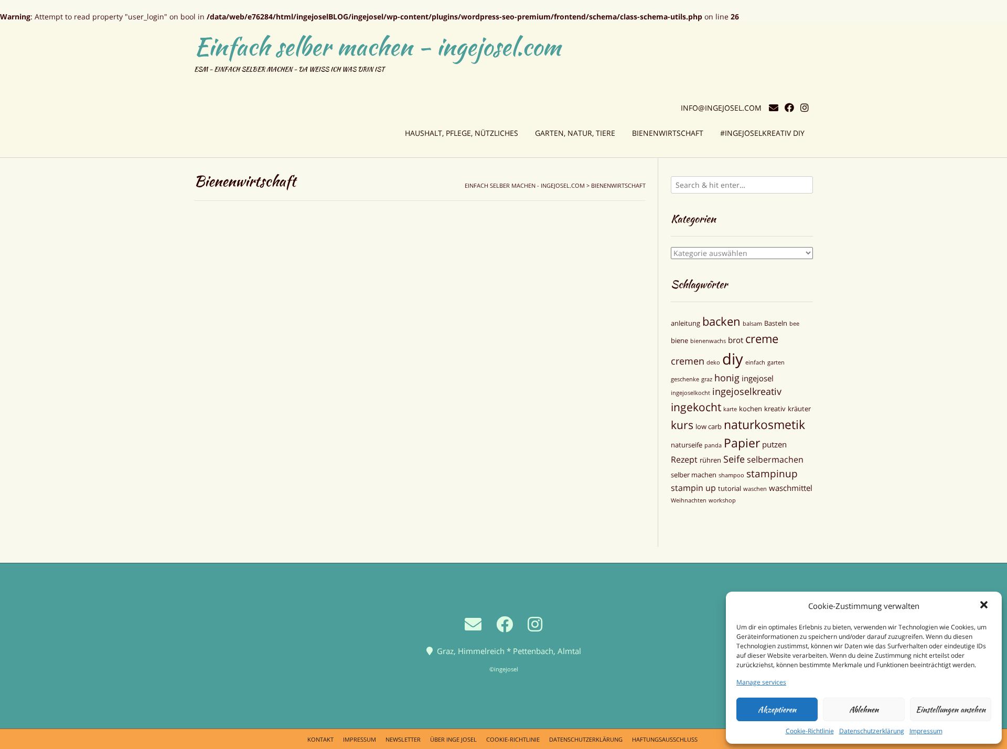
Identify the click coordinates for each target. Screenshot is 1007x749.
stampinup (772, 473)
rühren (710, 460)
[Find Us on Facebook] (789, 108)
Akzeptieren (777, 709)
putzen (774, 444)
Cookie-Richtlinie (810, 730)
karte (730, 409)
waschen (755, 489)
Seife (734, 459)
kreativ (775, 408)
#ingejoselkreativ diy (762, 133)
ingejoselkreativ (746, 391)
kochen (750, 408)
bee (794, 323)
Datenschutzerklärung (871, 730)
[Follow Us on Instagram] (804, 108)
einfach (755, 362)
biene (679, 340)
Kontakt (320, 739)
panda (713, 445)
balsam (752, 323)
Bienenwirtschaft (667, 133)
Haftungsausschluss (665, 739)
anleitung (685, 323)
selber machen (693, 474)
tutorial (729, 488)
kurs (682, 424)
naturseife (686, 445)
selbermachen (775, 459)
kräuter (799, 408)
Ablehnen (864, 709)
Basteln (775, 323)
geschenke (685, 379)
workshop (722, 500)
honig (727, 377)
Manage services (761, 682)
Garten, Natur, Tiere (575, 133)
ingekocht (696, 406)
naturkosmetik (764, 424)
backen (721, 321)
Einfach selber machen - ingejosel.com (377, 47)
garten (776, 362)
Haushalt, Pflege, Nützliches (461, 133)
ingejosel (758, 378)
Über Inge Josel (453, 739)
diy (732, 358)
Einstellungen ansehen (950, 709)
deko (713, 362)
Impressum (925, 730)
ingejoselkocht (690, 393)
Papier (742, 442)
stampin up (693, 488)
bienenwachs (708, 341)
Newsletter (403, 739)
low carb (708, 426)
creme (761, 338)
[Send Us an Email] (773, 108)
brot (735, 340)
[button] (985, 606)
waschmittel (790, 488)
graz (706, 379)
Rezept (684, 459)
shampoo (731, 475)
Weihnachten (688, 500)
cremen (687, 361)
